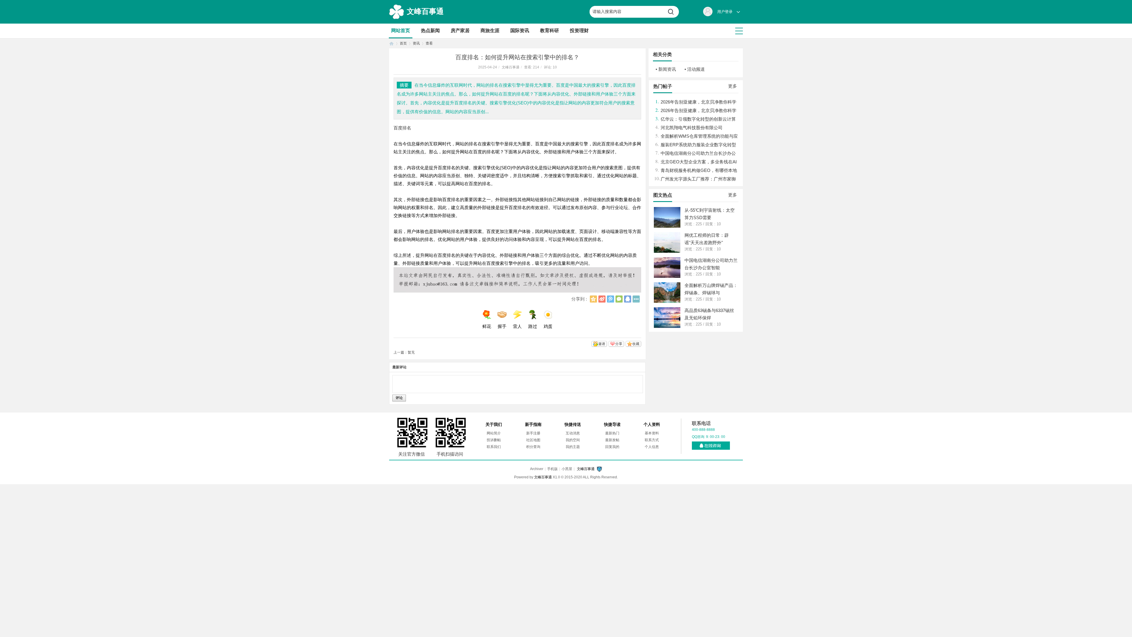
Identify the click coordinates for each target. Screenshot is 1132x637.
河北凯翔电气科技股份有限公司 (692, 127)
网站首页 (400, 30)
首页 (391, 43)
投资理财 (579, 30)
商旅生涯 (490, 30)
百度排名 (402, 127)
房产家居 (460, 30)
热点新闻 (430, 30)
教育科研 (549, 30)
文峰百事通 (425, 11)
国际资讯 (519, 30)
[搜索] (673, 12)
